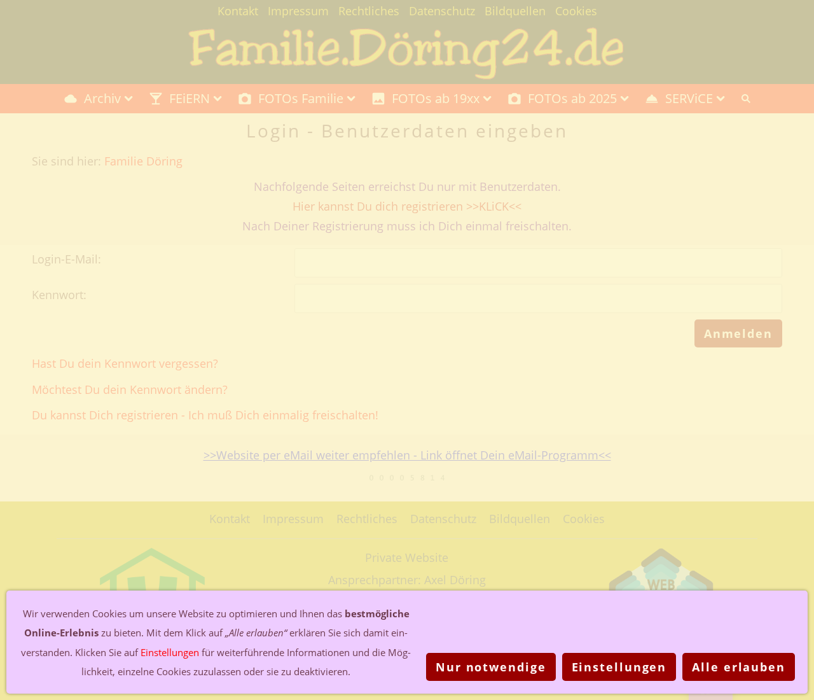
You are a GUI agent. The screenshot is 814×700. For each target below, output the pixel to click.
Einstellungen (619, 667)
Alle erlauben (738, 667)
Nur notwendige (491, 667)
